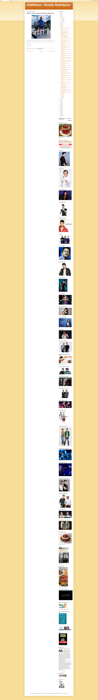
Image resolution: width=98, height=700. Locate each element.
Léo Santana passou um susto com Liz (65, 72)
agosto (61, 22)
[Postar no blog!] (39, 48)
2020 (60, 101)
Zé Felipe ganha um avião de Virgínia (65, 57)
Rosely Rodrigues (67, 648)
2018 (60, 104)
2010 (60, 113)
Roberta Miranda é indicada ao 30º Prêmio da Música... (65, 32)
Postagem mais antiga (52, 51)
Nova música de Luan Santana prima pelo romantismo (65, 40)
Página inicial (41, 51)
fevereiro (61, 96)
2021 (60, 100)
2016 (60, 106)
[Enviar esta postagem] (36, 48)
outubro (61, 19)
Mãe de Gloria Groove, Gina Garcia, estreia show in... (65, 76)
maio (61, 25)
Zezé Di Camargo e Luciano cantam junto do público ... (65, 67)
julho (61, 23)
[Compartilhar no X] (40, 48)
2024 (60, 15)
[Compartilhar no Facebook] (41, 48)
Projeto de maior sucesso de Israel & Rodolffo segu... (65, 74)
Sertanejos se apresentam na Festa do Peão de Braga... (65, 90)
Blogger (67, 693)
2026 (60, 12)
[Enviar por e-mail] (38, 48)
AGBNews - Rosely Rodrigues (48, 5)
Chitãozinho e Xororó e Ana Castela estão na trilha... (65, 48)
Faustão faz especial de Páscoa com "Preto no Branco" (65, 87)
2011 (60, 112)
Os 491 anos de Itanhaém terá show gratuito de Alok (65, 62)
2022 (60, 99)
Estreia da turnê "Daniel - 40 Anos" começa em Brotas (65, 85)
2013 (60, 110)
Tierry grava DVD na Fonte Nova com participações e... (65, 66)
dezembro (61, 17)
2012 (60, 111)
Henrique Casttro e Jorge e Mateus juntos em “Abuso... (65, 46)
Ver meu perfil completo (62, 670)
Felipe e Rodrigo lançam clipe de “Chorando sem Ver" (64, 69)
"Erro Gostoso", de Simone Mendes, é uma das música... (65, 54)
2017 (60, 105)
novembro (61, 18)
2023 (60, 16)
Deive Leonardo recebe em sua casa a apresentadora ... (65, 34)
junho (61, 24)
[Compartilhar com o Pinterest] (42, 48)
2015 (60, 107)
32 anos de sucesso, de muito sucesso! (65, 60)
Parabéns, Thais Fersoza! (63, 71)
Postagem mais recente (30, 51)
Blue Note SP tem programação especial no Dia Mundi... (64, 36)
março (61, 95)
